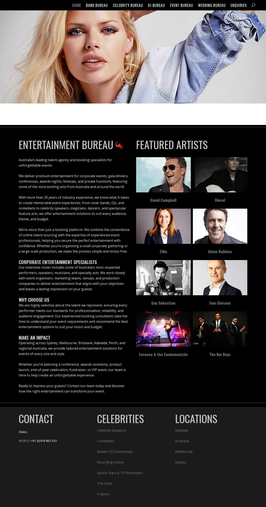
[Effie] (163, 226)
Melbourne (184, 451)
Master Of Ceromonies (115, 451)
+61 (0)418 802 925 (44, 441)
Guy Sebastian (163, 303)
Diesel (220, 200)
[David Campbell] (163, 174)
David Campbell (163, 200)
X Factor (103, 494)
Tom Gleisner (220, 303)
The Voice (104, 483)
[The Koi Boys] (220, 329)
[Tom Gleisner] (220, 277)
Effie (163, 251)
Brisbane (182, 441)
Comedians (105, 441)
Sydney (180, 462)
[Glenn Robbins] (220, 226)
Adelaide (181, 430)
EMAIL (23, 432)
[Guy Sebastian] (163, 277)
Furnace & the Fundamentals (163, 354)
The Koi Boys (220, 354)
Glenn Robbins (220, 251)
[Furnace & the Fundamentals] (163, 329)
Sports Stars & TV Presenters (120, 473)
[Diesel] (220, 174)
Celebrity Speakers (111, 430)
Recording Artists (110, 462)
